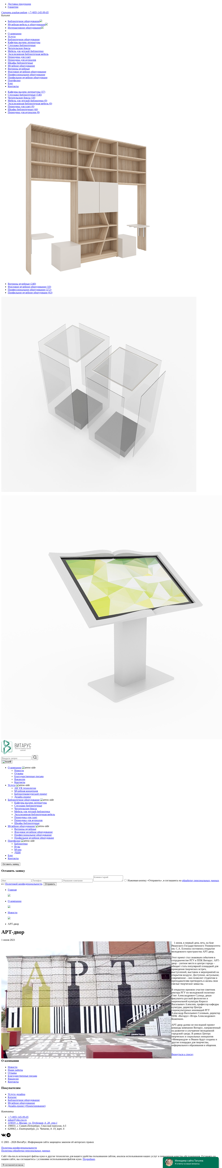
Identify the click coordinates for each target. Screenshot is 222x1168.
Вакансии (19, 779)
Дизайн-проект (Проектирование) (27, 1106)
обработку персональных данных (200, 880)
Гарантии (13, 7)
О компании (14, 33)
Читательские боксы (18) (21, 97)
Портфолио (14, 80)
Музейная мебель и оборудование (26, 24)
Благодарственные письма (29, 776)
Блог (10, 83)
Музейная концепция (26, 791)
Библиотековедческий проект (30, 794)
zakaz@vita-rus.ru (17, 1120)
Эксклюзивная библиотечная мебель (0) (30, 103)
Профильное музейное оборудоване (27, 77)
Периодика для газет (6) (21, 106)
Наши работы (15, 1070)
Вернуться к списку (182, 1054)
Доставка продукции (19, 4)
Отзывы (18, 773)
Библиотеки (21, 843)
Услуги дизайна (16, 1094)
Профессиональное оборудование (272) (29, 289)
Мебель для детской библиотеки (26, 51)
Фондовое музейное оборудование (27, 71)
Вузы (17, 846)
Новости (19, 770)
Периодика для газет (19, 57)
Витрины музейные (19, 68)
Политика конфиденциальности (19, 1147)
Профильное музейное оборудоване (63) (30, 292)
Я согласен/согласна (13, 1165)
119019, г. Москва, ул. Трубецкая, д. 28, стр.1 (32, 1122)
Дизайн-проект (22, 796)
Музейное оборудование (21, 65)
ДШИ (17, 852)
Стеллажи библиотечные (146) (25, 94)
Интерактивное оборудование (24, 27)
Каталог (12, 1097)
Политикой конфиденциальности (23, 884)
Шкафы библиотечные (20, 62)
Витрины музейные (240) (22, 283)
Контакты (13, 86)
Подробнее (89, 1159)
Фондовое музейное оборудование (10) (29, 286)
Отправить (50, 884)
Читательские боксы (19, 48)
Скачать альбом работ (14, 12)
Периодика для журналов (22, 60)
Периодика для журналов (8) (24, 112)
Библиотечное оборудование (24, 21)
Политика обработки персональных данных (25, 1150)
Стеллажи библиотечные (22, 45)
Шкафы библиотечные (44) (23, 109)
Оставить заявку (11, 864)
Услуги (12, 36)
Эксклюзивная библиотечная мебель (28, 54)
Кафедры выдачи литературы (24, 42)
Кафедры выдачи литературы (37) (26, 91)
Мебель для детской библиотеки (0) (27, 100)
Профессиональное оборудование (26, 74)
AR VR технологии (25, 788)
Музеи (17, 849)
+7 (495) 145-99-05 (38, 12)
